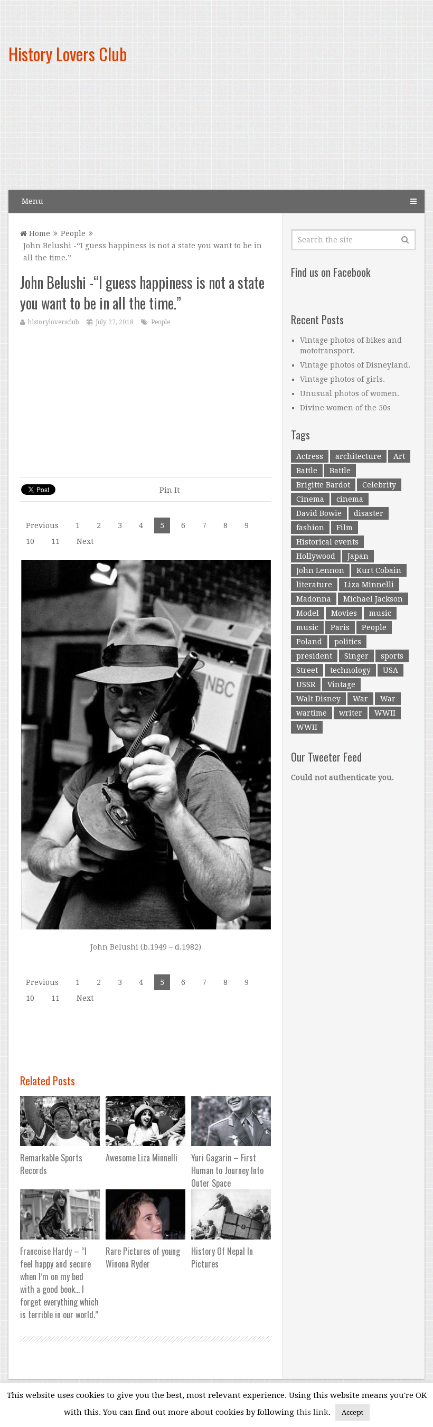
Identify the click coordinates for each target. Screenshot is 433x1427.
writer (350, 713)
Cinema (310, 499)
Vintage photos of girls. (342, 379)
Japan (358, 556)
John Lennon (320, 570)
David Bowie (319, 513)
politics (347, 641)
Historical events (327, 542)
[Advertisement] (283, 104)
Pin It (169, 490)
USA (390, 670)
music (380, 613)
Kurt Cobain (378, 570)
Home (38, 233)
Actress (309, 456)
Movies (344, 613)
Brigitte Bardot (323, 485)
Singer (356, 656)
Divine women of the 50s (345, 407)
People (73, 233)
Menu (32, 201)
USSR (305, 684)
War (360, 698)
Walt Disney (318, 698)
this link (312, 1412)
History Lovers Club (67, 53)
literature (314, 584)
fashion (310, 527)
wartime (311, 713)
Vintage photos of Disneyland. (355, 365)
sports (392, 656)
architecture (358, 456)
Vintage (341, 684)
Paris (340, 627)
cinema (349, 499)
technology (350, 670)
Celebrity (379, 485)
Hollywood (315, 556)
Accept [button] (352, 1412)
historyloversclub (53, 322)
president (314, 656)
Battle (306, 470)
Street (307, 670)
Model (307, 613)
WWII (385, 713)
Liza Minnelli (369, 584)
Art (399, 456)
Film (344, 527)
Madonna (313, 599)
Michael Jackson (373, 599)
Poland (309, 641)
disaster (368, 513)
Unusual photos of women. (349, 393)
